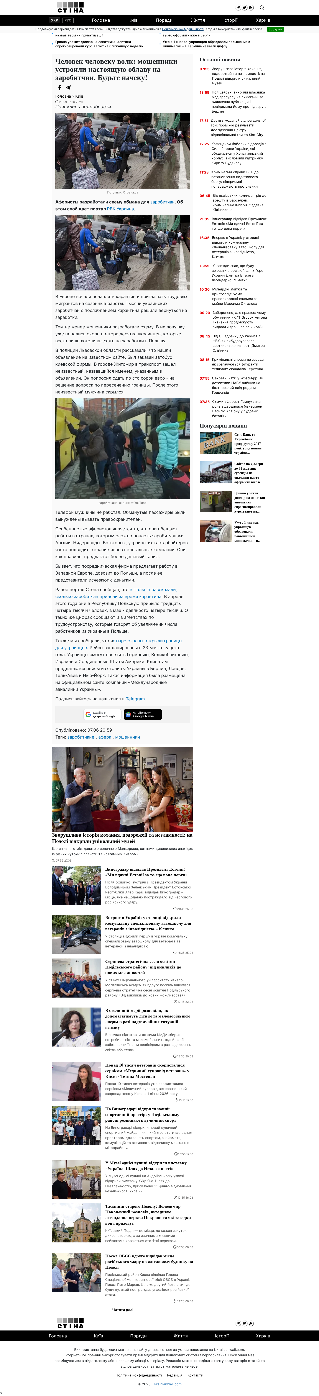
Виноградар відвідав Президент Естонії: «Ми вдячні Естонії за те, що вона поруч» (239, 224)
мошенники (127, 737)
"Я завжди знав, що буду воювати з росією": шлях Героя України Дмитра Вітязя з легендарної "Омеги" (238, 273)
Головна (101, 20)
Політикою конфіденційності (183, 29)
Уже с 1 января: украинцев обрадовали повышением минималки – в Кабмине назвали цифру (206, 44)
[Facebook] (59, 87)
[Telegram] (68, 87)
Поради (164, 20)
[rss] (250, 7)
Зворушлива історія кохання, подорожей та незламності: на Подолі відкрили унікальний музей (238, 76)
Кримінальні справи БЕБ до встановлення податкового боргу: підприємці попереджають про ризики (235, 179)
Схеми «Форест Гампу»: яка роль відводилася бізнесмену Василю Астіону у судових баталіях (237, 408)
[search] (262, 7)
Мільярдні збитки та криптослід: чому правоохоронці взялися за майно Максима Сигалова (235, 296)
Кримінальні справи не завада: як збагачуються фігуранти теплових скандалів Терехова (238, 364)
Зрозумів (275, 29)
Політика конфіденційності (139, 1375)
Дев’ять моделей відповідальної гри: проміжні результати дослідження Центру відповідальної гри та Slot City (238, 127)
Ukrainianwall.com (167, 1384)
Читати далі (122, 1310)
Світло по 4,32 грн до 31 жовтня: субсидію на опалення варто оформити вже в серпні (208, 33)
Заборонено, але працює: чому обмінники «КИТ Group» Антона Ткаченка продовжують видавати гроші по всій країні (240, 319)
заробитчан (162, 202)
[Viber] (77, 87)
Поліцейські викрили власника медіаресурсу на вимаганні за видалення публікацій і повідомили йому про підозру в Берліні (239, 101)
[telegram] (238, 7)
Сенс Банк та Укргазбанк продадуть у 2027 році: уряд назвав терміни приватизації (100, 33)
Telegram (135, 698)
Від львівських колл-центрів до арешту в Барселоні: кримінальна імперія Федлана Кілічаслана (239, 202)
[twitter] (244, 7)
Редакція (174, 1375)
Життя (198, 20)
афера (104, 737)
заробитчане (80, 737)
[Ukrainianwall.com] (70, 7)
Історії (231, 20)
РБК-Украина (120, 208)
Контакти (195, 1375)
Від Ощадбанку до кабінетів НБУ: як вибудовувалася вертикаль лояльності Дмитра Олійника (239, 343)
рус (67, 20)
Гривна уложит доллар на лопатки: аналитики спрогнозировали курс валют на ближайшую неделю (99, 44)
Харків (263, 20)
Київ (133, 20)
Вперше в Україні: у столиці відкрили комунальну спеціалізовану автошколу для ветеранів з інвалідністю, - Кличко (238, 247)
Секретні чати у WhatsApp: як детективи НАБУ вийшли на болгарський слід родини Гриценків (237, 385)
